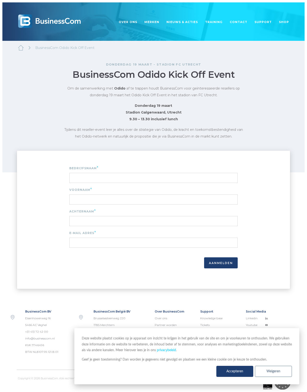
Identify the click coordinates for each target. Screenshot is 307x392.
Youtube (251, 325)
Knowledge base (211, 318)
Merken (151, 22)
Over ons (128, 22)
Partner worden (166, 325)
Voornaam (80, 189)
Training (214, 22)
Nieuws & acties (182, 22)
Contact (238, 22)
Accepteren (234, 371)
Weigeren (273, 371)
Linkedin (252, 318)
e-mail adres (82, 232)
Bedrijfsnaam (84, 168)
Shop (284, 22)
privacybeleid (166, 350)
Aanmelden (221, 263)
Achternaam (82, 211)
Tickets (205, 325)
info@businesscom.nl (40, 338)
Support (263, 22)
